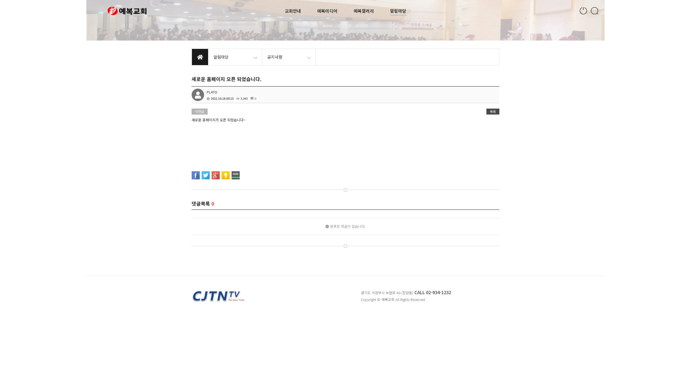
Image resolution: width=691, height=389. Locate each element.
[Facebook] (196, 175)
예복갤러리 (364, 11)
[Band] (236, 175)
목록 (493, 111)
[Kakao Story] (226, 175)
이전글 (199, 111)
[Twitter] (206, 175)
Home (327, 25)
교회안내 (293, 11)
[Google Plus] (216, 175)
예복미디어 (327, 11)
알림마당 (398, 11)
